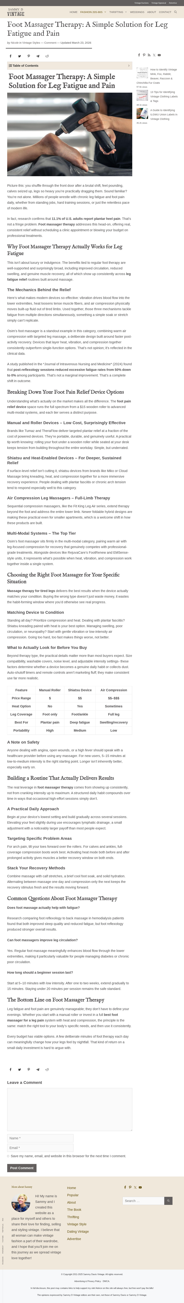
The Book (74, 1210)
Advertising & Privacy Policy (87, 1281)
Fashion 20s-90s (91, 12)
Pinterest (3, 1249)
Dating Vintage (78, 1231)
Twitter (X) (3, 1228)
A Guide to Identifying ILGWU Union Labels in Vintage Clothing (163, 114)
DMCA (106, 1281)
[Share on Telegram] (37, 56)
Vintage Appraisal (159, 3)
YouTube (3, 1238)
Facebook (3, 1260)
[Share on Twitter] (19, 56)
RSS (3, 1219)
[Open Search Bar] (175, 12)
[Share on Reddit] (47, 56)
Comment (50, 42)
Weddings (137, 12)
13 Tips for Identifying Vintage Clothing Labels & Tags (164, 96)
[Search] (168, 1201)
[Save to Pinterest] (28, 56)
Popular (73, 1195)
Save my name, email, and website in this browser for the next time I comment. (68, 1156)
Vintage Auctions (142, 3)
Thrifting (116, 12)
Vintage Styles (31, 42)
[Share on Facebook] (10, 56)
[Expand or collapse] (129, 65)
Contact (165, 12)
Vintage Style (77, 1224)
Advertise (173, 3)
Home (73, 12)
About (151, 12)
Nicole (15, 42)
